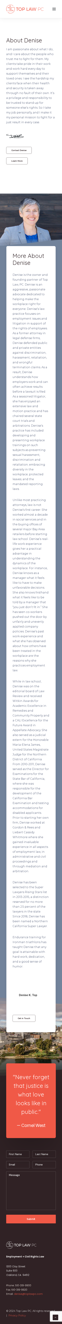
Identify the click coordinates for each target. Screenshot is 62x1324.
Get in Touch (24, 1018)
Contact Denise (19, 150)
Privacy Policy (17, 1315)
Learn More (17, 161)
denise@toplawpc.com (28, 1294)
